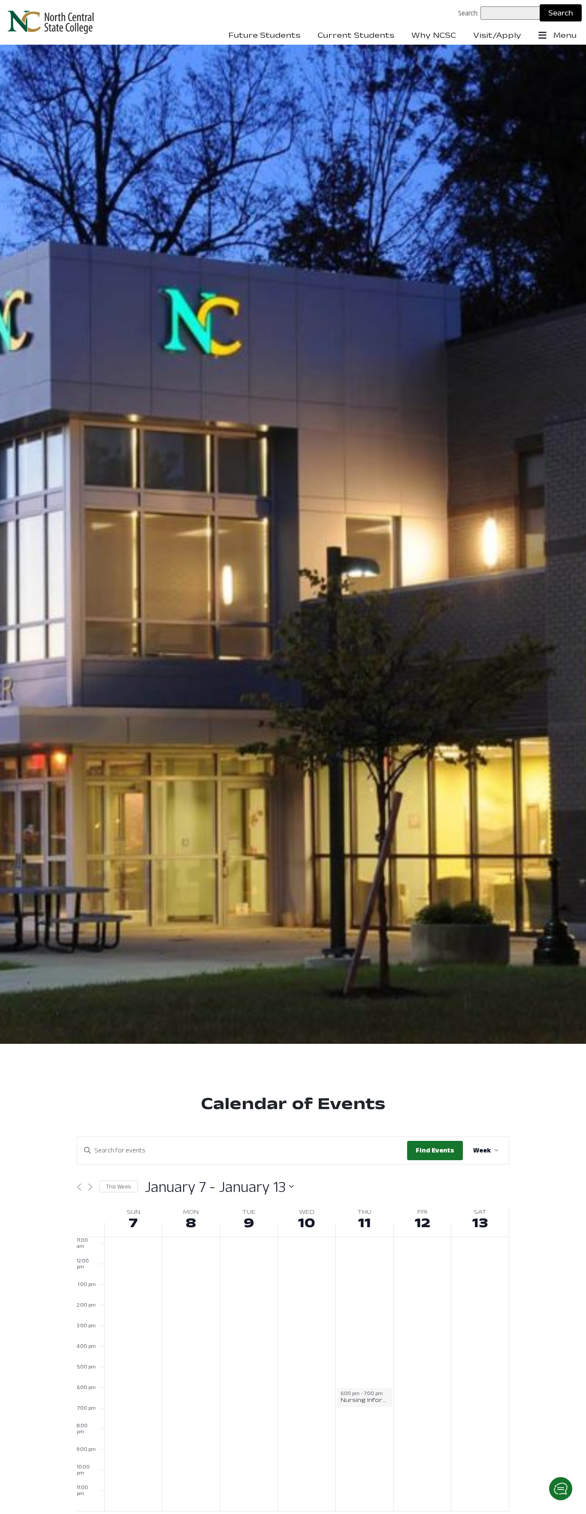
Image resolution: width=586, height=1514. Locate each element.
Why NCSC (433, 35)
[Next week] (90, 1187)
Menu (564, 35)
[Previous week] (79, 1187)
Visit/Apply (497, 35)
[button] (560, 1488)
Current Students (355, 35)
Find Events (435, 1150)
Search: (468, 13)
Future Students (264, 35)
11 (364, 1222)
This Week (118, 1186)
